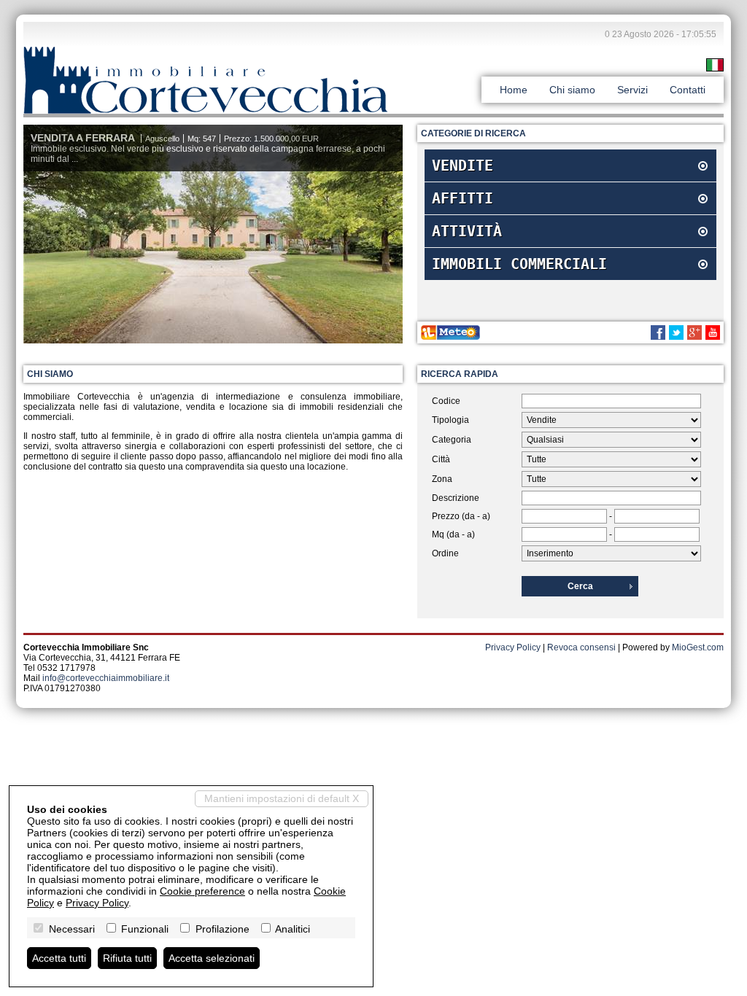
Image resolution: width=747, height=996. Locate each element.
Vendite (462, 165)
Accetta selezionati (212, 958)
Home (513, 90)
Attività (467, 231)
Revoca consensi (581, 647)
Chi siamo (572, 90)
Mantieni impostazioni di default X (281, 798)
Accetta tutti (59, 958)
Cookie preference (202, 891)
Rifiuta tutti (127, 958)
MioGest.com (698, 647)
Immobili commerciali (519, 264)
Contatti (687, 90)
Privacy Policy (513, 647)
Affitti (462, 198)
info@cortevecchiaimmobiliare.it (105, 678)
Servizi (632, 90)
